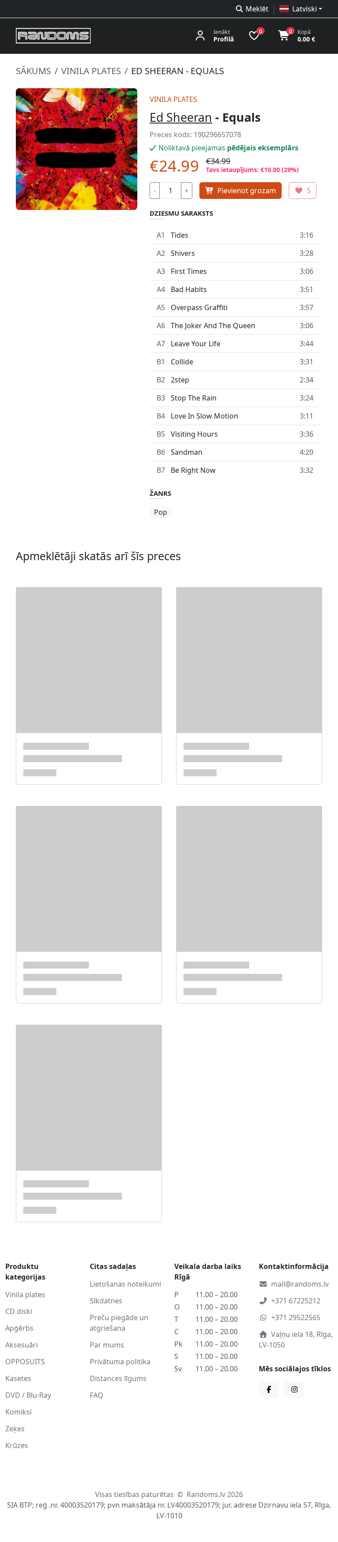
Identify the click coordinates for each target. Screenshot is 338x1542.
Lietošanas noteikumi (125, 1284)
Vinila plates (91, 71)
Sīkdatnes (106, 1301)
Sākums (33, 71)
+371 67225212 (295, 1301)
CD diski (18, 1311)
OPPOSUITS (25, 1361)
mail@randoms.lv (300, 1284)
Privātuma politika (120, 1361)
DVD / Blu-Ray (28, 1395)
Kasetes (18, 1378)
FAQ (96, 1395)
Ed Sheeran (181, 117)
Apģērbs (19, 1328)
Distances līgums (118, 1378)
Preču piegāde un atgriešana (119, 1323)
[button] (300, 9)
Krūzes (16, 1445)
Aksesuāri (21, 1345)
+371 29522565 (295, 1317)
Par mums (107, 1345)
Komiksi (18, 1412)
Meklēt (257, 9)
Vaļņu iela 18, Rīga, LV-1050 (296, 1339)
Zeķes (15, 1428)
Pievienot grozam (246, 190)
